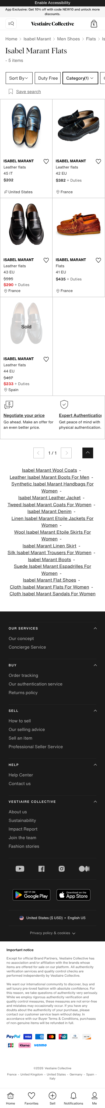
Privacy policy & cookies (50, 932)
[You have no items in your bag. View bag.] (94, 23)
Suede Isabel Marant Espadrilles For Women (52, 570)
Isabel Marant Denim (49, 511)
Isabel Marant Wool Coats (49, 470)
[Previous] (38, 453)
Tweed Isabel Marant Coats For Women (50, 504)
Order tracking (23, 675)
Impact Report (23, 829)
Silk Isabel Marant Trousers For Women (49, 552)
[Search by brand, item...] (11, 24)
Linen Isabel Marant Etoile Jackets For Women (53, 522)
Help (14, 765)
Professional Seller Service (36, 746)
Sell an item (20, 738)
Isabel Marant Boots (49, 559)
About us (18, 811)
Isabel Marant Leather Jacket (49, 497)
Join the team (22, 837)
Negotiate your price (24, 415)
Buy (13, 665)
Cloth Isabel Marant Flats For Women (49, 587)
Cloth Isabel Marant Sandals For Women (52, 593)
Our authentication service (35, 684)
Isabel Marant (37, 39)
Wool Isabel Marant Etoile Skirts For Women (52, 536)
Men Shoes (68, 39)
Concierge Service (27, 647)
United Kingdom (31, 1074)
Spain (90, 1074)
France (12, 1074)
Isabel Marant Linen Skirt (49, 546)
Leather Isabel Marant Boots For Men (49, 477)
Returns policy (23, 692)
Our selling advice (27, 729)
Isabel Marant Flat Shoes (49, 580)
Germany (75, 1074)
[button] (94, 23)
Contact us (20, 783)
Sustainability (22, 820)
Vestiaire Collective (32, 802)
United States (56, 1074)
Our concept (21, 638)
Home (11, 39)
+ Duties (74, 180)
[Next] (66, 453)
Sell (14, 711)
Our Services (23, 628)
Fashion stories (24, 846)
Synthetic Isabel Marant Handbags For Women (52, 487)
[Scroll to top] (87, 453)
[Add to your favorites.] (46, 161)
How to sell (20, 720)
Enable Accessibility (52, 3)
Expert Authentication (81, 415)
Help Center (21, 775)
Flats (91, 39)
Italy (52, 1079)
